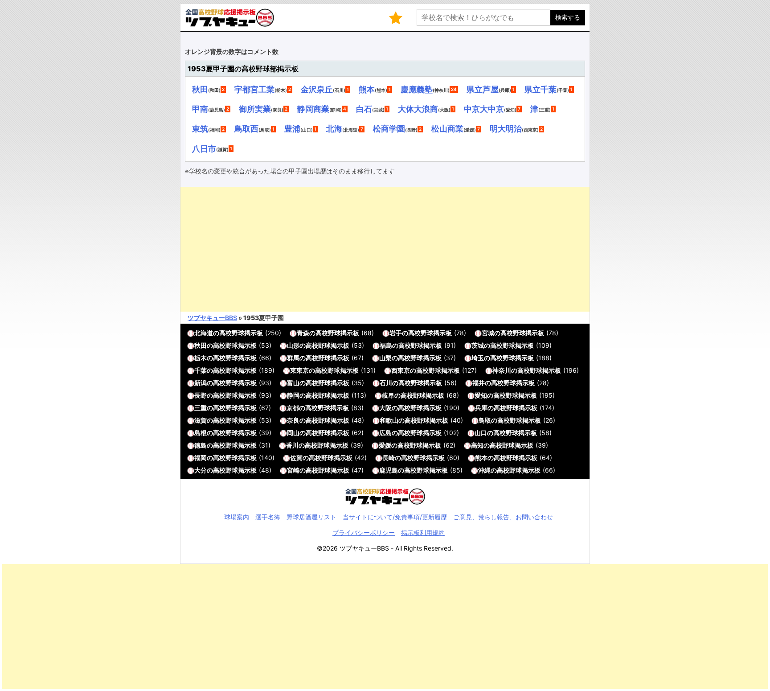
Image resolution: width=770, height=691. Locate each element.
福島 (386, 345)
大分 (200, 470)
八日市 (204, 148)
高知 (477, 445)
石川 (386, 383)
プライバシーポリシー (363, 532)
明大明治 (506, 128)
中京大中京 (484, 109)
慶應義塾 (417, 89)
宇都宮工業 (254, 89)
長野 (200, 395)
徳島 (200, 445)
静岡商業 (313, 109)
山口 (481, 432)
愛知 (481, 395)
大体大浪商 (418, 109)
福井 (478, 383)
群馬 (293, 358)
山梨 (385, 358)
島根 (200, 432)
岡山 (293, 432)
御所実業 (255, 109)
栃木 (200, 358)
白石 (364, 109)
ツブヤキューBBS (212, 317)
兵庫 (481, 407)
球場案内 (236, 517)
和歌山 (389, 420)
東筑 (200, 128)
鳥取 (485, 420)
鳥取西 (246, 128)
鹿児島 (388, 470)
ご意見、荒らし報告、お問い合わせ (503, 517)
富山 (293, 383)
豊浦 (292, 128)
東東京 (299, 370)
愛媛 (385, 445)
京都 (293, 407)
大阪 (385, 407)
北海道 (203, 333)
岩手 (395, 333)
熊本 (367, 89)
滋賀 (200, 420)
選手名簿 (267, 517)
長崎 (388, 457)
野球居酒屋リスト (311, 517)
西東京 (400, 370)
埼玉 (477, 358)
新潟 (200, 383)
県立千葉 (540, 89)
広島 (385, 432)
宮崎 (293, 470)
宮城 (488, 333)
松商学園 (389, 128)
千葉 (200, 370)
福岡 (200, 457)
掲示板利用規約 (423, 532)
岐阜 (388, 395)
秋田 (200, 89)
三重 (200, 407)
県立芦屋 (483, 89)
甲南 (200, 109)
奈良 (293, 420)
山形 (293, 345)
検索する (567, 17)
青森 (303, 333)
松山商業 (447, 128)
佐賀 (296, 457)
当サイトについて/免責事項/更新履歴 (395, 517)
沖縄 (484, 470)
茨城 (477, 345)
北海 (334, 128)
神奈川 (501, 370)
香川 (292, 445)
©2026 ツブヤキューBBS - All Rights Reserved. (385, 548)
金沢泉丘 (317, 89)
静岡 (293, 395)
